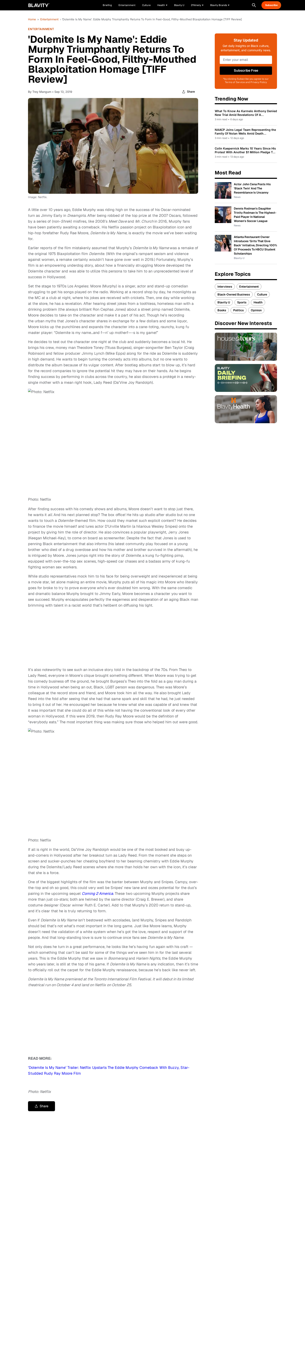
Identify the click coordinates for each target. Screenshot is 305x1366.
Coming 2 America (97, 893)
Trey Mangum (41, 91)
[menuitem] (162, 5)
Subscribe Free (246, 70)
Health (258, 302)
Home (32, 19)
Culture (262, 294)
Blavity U (223, 302)
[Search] (254, 5)
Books (221, 310)
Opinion (256, 310)
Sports (241, 302)
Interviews (224, 286)
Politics (238, 310)
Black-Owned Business (233, 294)
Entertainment (49, 19)
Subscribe (271, 5)
